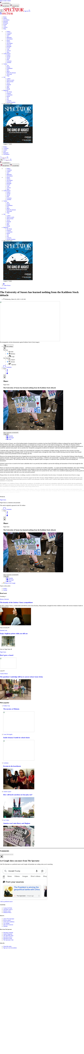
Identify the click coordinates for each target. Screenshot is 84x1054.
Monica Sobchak (4, 599)
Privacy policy (7, 920)
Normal (13, 362)
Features (9, 93)
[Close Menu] (1, 160)
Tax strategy (6, 923)
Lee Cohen (6, 820)
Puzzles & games (11, 102)
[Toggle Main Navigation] (1, 10)
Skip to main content (5, 0)
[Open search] (1, 158)
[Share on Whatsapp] (7, 373)
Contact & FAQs (7, 908)
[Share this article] (4, 375)
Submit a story (7, 911)
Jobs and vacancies (8, 924)
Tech (8, 36)
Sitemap (5, 926)
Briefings (5, 23)
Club (4, 26)
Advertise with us (7, 909)
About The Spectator (8, 918)
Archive (5, 27)
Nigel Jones (3, 500)
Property (9, 84)
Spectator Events (7, 938)
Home (4, 17)
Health (8, 89)
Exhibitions (9, 68)
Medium (13, 353)
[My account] (29, 11)
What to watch (10, 80)
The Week (9, 92)
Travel (8, 83)
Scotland (9, 62)
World (8, 58)
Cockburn (9, 33)
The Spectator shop (8, 935)
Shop (4, 28)
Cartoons (9, 100)
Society (8, 56)
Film (8, 70)
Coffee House (6, 53)
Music (8, 71)
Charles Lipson (7, 791)
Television (9, 74)
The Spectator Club (8, 940)
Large (12, 356)
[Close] (1, 856)
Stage (8, 75)
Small (11, 351)
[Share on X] (7, 372)
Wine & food (10, 81)
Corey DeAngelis (7, 734)
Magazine (9, 37)
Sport (8, 86)
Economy (9, 61)
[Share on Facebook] (7, 370)
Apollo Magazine (7, 934)
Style (8, 87)
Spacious (13, 364)
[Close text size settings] (4, 348)
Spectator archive (7, 937)
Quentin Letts (3, 630)
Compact (12, 359)
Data (8, 59)
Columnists (9, 95)
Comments (8, 367)
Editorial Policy (7, 912)
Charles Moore (4, 673)
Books (8, 67)
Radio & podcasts (11, 72)
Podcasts (5, 21)
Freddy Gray (6, 705)
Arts (8, 65)
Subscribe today (7, 946)
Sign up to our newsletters (10, 948)
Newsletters (6, 20)
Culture (8, 34)
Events (5, 24)
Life (4, 77)
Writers (5, 18)
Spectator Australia (8, 932)
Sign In (26, 11)
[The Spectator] (14, 11)
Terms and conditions (8, 921)
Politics (8, 31)
